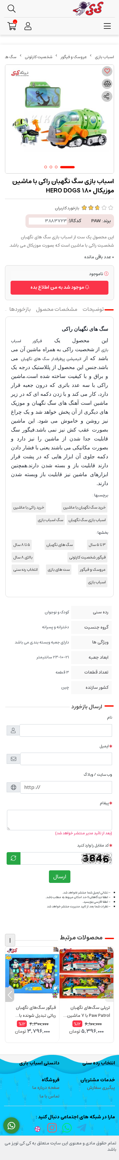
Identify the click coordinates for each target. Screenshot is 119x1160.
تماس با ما (50, 1096)
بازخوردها (20, 309)
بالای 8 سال (22, 557)
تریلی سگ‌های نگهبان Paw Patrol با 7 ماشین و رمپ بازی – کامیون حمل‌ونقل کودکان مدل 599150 (87, 1012)
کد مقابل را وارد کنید (93, 845)
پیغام (104, 803)
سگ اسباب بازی (50, 520)
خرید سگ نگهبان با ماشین (84, 507)
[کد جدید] (13, 858)
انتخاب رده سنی (25, 569)
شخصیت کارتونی (39, 57)
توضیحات (93, 309)
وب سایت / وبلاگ (98, 774)
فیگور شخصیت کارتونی (87, 557)
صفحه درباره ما (46, 1088)
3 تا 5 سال (97, 544)
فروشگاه (51, 1080)
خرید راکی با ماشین (28, 507)
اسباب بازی (97, 582)
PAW (96, 221)
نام (109, 717)
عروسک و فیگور (73, 57)
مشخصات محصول (56, 309)
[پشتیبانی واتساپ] (11, 1125)
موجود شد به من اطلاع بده (57, 287)
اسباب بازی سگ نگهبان (87, 520)
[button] (109, 994)
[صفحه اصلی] (104, 57)
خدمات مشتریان (97, 1080)
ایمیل (104, 746)
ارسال (59, 876)
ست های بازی (59, 569)
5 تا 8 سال (21, 544)
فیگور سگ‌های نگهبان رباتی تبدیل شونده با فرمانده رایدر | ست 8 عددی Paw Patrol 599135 (36, 1012)
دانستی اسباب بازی (39, 1063)
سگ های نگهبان (59, 544)
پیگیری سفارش (101, 1088)
